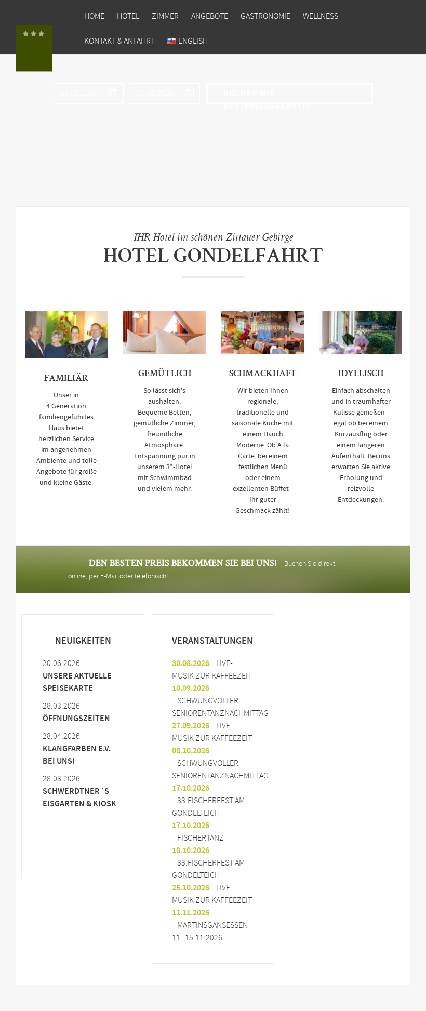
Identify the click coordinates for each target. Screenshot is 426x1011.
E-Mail (109, 576)
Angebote (209, 16)
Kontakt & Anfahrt (119, 41)
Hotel (128, 16)
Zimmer (165, 16)
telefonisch (150, 576)
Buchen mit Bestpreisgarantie (267, 96)
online (77, 576)
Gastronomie (265, 16)
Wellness (320, 16)
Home (94, 16)
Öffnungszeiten (76, 718)
